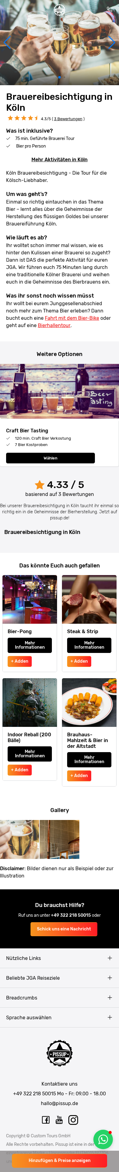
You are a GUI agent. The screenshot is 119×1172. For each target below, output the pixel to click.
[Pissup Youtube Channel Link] (59, 1119)
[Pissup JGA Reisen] (59, 10)
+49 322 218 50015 (71, 915)
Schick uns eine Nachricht (64, 929)
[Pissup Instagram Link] (73, 1119)
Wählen (50, 458)
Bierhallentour (54, 325)
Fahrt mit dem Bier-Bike (72, 318)
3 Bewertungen (68, 119)
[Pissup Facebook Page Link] (45, 1119)
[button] (7, 42)
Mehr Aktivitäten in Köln (59, 159)
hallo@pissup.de (59, 1103)
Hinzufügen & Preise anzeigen (60, 1160)
